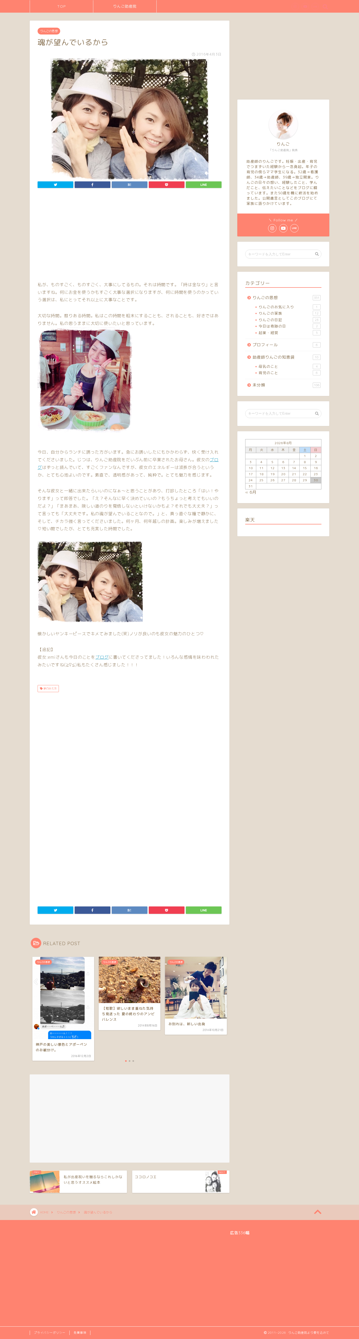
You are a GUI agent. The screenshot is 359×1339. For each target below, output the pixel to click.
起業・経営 (288, 332)
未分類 (286, 385)
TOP (61, 6)
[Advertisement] (130, 236)
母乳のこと (288, 366)
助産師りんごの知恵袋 (286, 357)
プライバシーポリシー (49, 1333)
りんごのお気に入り (288, 306)
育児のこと (288, 372)
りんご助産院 (125, 6)
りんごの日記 (289, 319)
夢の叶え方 (50, 688)
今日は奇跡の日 (288, 326)
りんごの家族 (289, 313)
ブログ (102, 657)
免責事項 (80, 1333)
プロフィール (285, 345)
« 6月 (251, 492)
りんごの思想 (49, 31)
